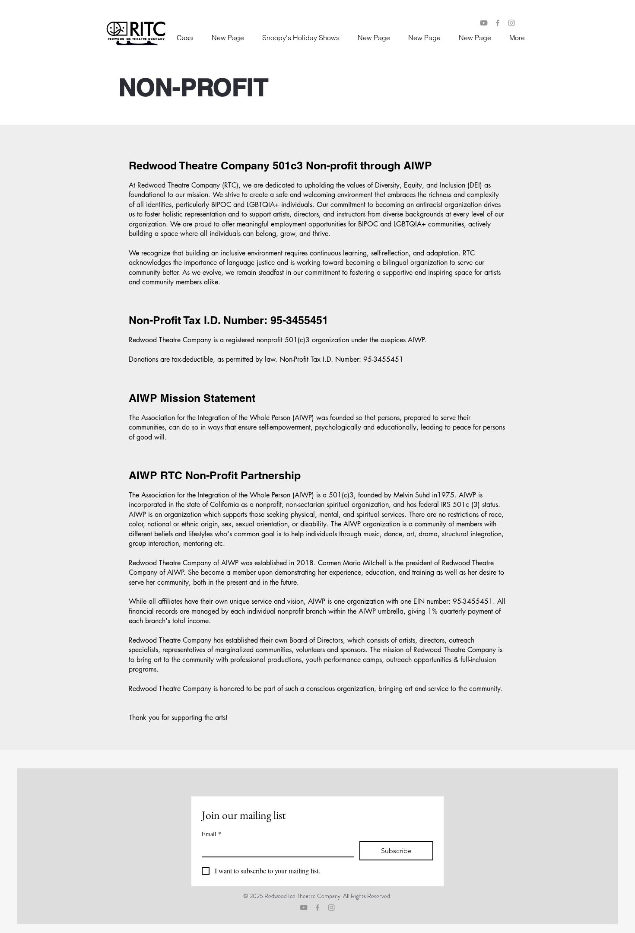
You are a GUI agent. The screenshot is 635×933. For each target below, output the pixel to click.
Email (211, 833)
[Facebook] (497, 23)
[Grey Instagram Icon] (331, 907)
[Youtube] (483, 23)
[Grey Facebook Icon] (317, 907)
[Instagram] (511, 23)
